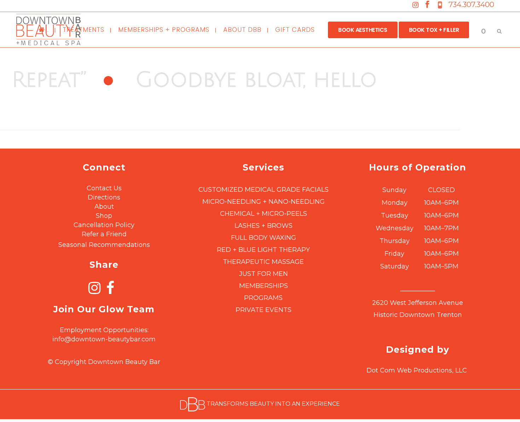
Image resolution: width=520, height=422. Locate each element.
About (104, 206)
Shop (104, 216)
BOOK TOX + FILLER (434, 30)
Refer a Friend (104, 234)
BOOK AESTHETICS (362, 30)
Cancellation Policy (104, 225)
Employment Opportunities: (104, 330)
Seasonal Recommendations (104, 245)
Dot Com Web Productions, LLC (416, 370)
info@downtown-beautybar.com (104, 339)
